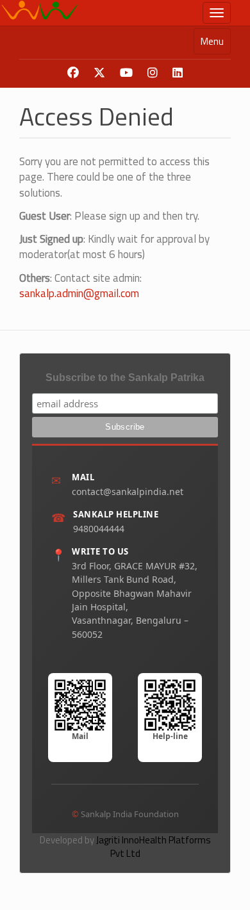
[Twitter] (99, 73)
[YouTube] (126, 73)
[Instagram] (152, 73)
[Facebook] (73, 73)
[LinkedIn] (177, 73)
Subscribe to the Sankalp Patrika (125, 377)
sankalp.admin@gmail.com (79, 293)
